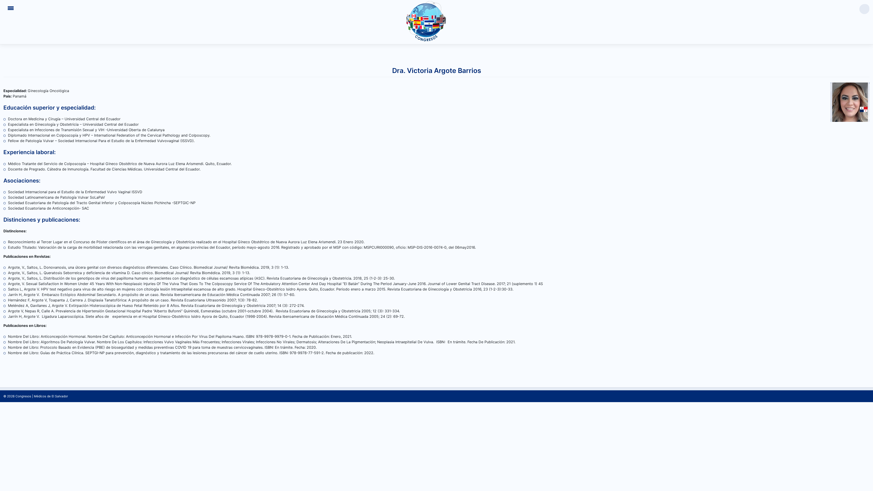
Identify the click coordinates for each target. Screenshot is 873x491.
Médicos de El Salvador (51, 396)
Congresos (23, 396)
